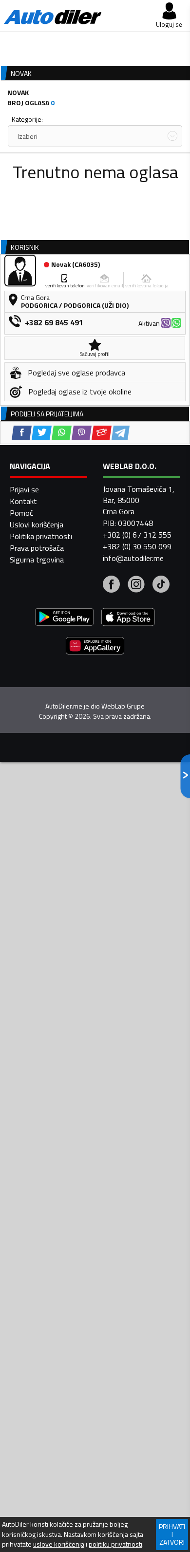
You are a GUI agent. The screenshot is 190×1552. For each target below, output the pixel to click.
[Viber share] (82, 433)
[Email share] (102, 433)
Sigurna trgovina (37, 559)
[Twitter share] (42, 433)
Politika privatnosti (41, 536)
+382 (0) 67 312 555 (137, 535)
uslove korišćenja (58, 1544)
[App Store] (128, 618)
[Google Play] (64, 618)
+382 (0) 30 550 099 (137, 546)
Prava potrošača (37, 548)
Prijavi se (24, 489)
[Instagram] (136, 585)
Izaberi (28, 136)
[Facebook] (111, 585)
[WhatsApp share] (62, 433)
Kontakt (23, 501)
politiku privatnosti (115, 1544)
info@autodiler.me (133, 558)
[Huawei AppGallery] (95, 647)
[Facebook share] (22, 433)
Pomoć (21, 513)
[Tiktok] (161, 585)
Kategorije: (27, 119)
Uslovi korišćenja (36, 524)
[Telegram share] (121, 433)
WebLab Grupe (123, 706)
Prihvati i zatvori (172, 1534)
